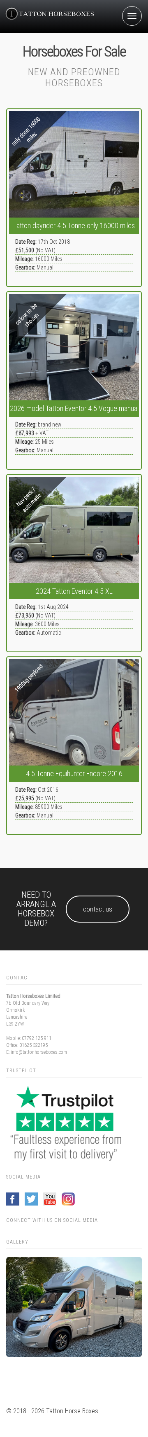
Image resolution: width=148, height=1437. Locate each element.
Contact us (97, 909)
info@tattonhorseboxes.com (39, 1052)
